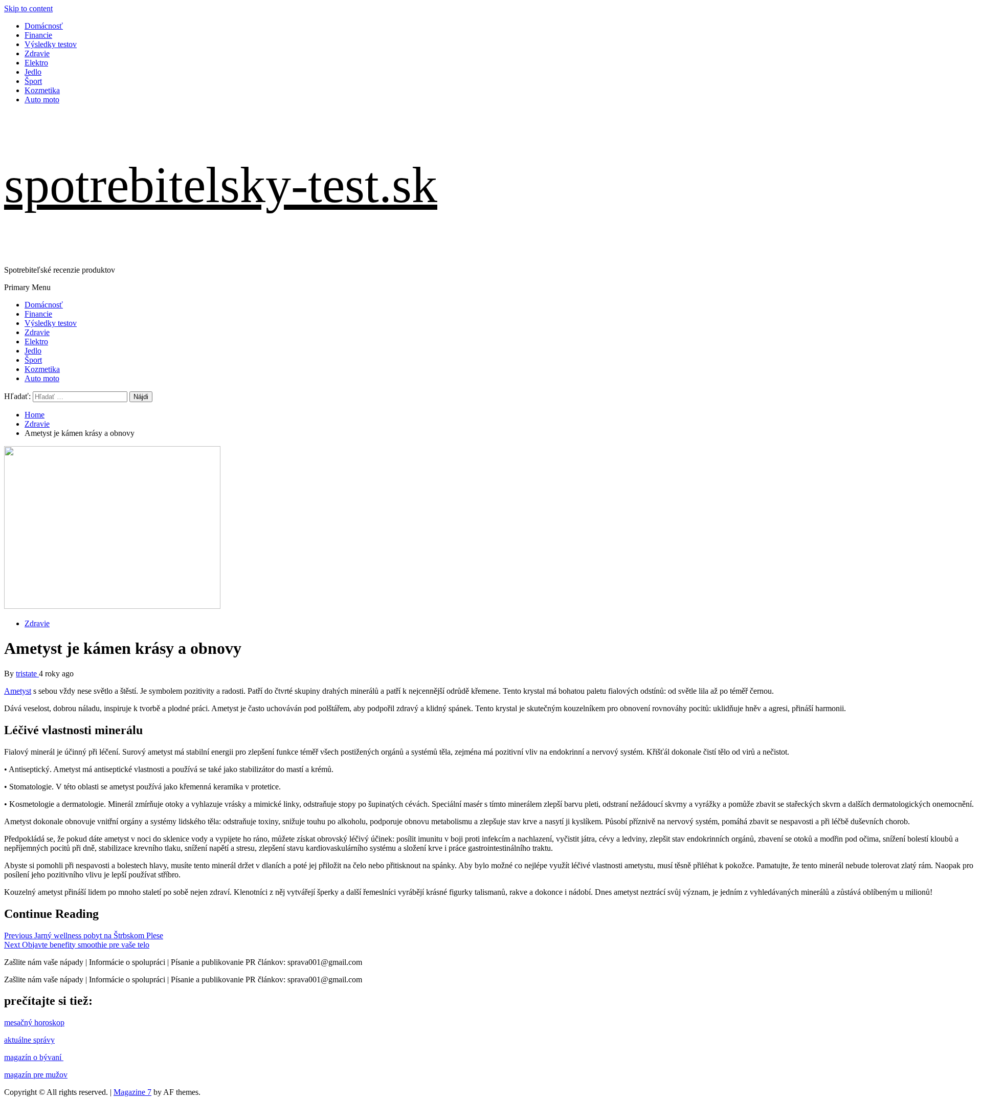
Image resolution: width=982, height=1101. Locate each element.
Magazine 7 (132, 1092)
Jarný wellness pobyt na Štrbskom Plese (83, 935)
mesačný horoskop (34, 1022)
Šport (33, 81)
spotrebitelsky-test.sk (220, 185)
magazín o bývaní (33, 1057)
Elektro (36, 62)
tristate (27, 673)
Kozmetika (42, 90)
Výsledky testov (51, 44)
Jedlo (33, 72)
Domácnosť (44, 25)
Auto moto (42, 99)
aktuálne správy (29, 1040)
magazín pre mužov (36, 1074)
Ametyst (17, 691)
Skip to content (28, 8)
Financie (38, 35)
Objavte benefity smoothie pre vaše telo (76, 944)
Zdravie (37, 53)
